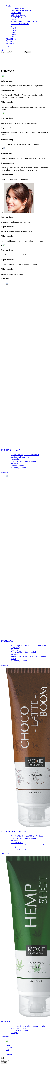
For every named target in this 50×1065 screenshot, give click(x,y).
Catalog (9, 6)
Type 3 (13, 32)
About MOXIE (12, 39)
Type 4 (13, 35)
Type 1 (13, 28)
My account (10, 1052)
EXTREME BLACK (19, 17)
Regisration (10, 43)
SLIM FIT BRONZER (20, 24)
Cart (7, 1050)
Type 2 (13, 30)
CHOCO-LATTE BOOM (21, 10)
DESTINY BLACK (18, 15)
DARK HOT (16, 13)
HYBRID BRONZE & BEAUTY (24, 21)
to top (4, 1063)
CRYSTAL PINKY (18, 8)
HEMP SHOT (16, 19)
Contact (9, 41)
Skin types (10, 26)
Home (8, 1045)
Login (8, 45)
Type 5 (13, 37)
